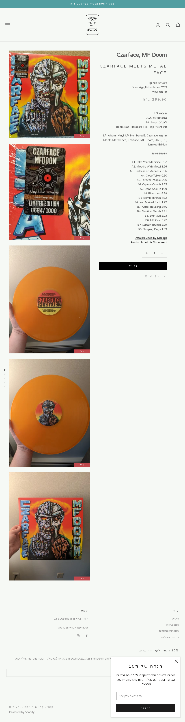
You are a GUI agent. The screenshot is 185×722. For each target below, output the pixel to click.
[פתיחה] (178, 25)
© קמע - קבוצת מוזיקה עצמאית (31, 707)
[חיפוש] (168, 25)
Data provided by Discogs (151, 238)
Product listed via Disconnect (148, 242)
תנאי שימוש (172, 625)
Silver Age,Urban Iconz (146, 87)
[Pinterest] (146, 276)
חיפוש (175, 618)
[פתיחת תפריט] (7, 24)
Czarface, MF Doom (142, 55)
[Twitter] (151, 276)
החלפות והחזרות (169, 631)
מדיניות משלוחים (169, 637)
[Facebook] (155, 276)
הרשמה (146, 707)
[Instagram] (78, 636)
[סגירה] (176, 661)
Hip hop (152, 82)
